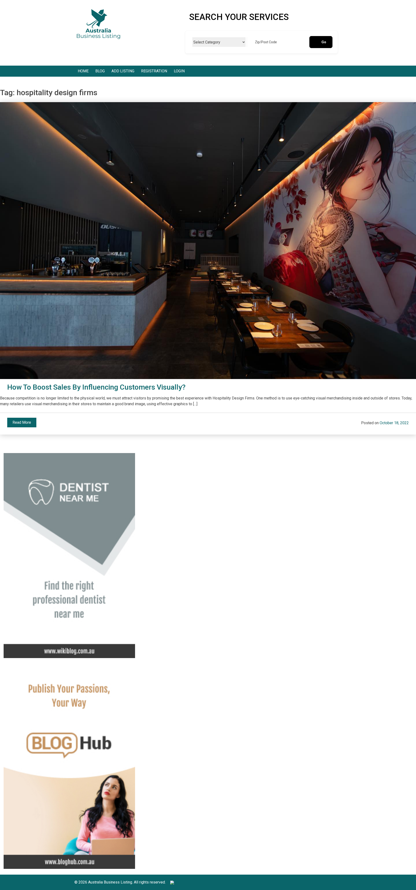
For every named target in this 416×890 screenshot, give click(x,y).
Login (179, 71)
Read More (22, 422)
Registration (154, 71)
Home (83, 71)
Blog (100, 71)
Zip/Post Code (266, 42)
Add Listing (122, 71)
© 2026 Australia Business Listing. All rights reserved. (120, 882)
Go (323, 42)
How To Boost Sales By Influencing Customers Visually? (96, 387)
